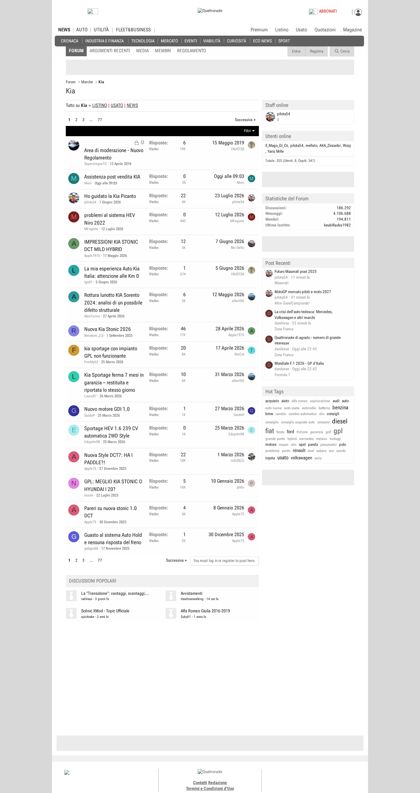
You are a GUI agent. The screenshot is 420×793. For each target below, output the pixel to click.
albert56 (238, 301)
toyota (270, 458)
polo (342, 444)
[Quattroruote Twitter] (323, 777)
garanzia (316, 432)
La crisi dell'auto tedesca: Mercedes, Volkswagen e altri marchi (304, 314)
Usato (301, 30)
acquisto (272, 400)
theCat (239, 354)
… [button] (91, 119)
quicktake (87, 617)
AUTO (82, 30)
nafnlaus (86, 599)
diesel (339, 421)
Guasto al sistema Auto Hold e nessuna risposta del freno (113, 538)
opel (302, 444)
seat (311, 451)
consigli (333, 413)
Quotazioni (325, 30)
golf (328, 432)
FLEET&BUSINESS (133, 30)
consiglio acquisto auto (298, 422)
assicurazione (320, 401)
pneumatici (328, 444)
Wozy (347, 145)
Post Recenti (278, 263)
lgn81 (88, 282)
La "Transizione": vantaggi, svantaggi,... (115, 593)
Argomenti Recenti (110, 50)
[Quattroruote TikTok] (309, 777)
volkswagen (301, 458)
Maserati (281, 283)
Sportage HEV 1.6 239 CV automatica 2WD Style (111, 432)
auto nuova (273, 408)
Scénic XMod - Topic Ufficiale (105, 611)
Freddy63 (91, 362)
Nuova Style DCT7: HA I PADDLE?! (108, 458)
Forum (76, 50)
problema (272, 451)
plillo (240, 487)
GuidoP (89, 415)
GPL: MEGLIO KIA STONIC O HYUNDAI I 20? (113, 485)
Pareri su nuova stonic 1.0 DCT (110, 512)
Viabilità (211, 41)
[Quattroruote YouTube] (317, 777)
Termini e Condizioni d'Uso (210, 788)
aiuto (285, 400)
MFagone (91, 229)
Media (142, 50)
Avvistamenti (191, 593)
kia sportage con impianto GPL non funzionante (110, 352)
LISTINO (99, 105)
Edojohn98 (92, 442)
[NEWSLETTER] (92, 12)
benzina (340, 407)
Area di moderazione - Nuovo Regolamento (113, 154)
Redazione (217, 782)
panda (313, 444)
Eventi (190, 41)
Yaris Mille (275, 151)
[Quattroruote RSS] (330, 777)
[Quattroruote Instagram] (303, 777)
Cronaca (69, 41)
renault (299, 450)
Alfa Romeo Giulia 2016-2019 (205, 611)
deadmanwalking (192, 599)
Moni (88, 183)
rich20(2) (237, 460)
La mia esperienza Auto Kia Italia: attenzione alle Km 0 (112, 272)
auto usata (291, 408)
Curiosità (236, 41)
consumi (323, 422)
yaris (318, 458)
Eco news (262, 41)
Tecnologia (142, 41)
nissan (283, 444)
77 (100, 119)
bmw (269, 413)
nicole (88, 495)
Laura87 (90, 396)
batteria (324, 408)
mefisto (311, 145)
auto (345, 400)
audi (336, 400)
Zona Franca (284, 329)
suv (331, 451)
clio (321, 414)
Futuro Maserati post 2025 (296, 271)
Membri (163, 50)
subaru (321, 451)
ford (290, 431)
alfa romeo (299, 401)
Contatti (200, 782)
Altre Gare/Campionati (292, 303)
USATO (117, 105)
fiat (269, 431)
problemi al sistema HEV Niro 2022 (109, 219)
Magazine (352, 30)
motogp (335, 439)
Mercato (169, 41)
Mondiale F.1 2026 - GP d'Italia (299, 363)
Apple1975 (92, 255)
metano (321, 439)
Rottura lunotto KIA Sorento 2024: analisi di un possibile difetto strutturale (113, 302)
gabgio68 (91, 548)
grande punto (275, 439)
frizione (302, 432)
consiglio (272, 422)
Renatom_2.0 (93, 335)
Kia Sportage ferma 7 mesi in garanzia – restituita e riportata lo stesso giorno (114, 382)
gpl (338, 431)
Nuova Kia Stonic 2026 (107, 329)
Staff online (276, 105)
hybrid (292, 439)
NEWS (64, 30)
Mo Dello (237, 247)
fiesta (280, 432)
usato (282, 457)
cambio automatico (303, 414)
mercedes (306, 439)
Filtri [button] (247, 130)
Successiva (243, 119)
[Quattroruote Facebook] (296, 777)
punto (286, 451)
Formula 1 (282, 374)
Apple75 (90, 468)
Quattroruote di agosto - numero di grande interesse (308, 340)
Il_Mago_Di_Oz (276, 145)
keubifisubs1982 (337, 225)
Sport (284, 41)
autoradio (309, 408)
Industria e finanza (104, 41)
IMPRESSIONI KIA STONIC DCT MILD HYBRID (111, 245)
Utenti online (278, 136)
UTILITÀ (101, 30)
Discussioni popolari (92, 581)
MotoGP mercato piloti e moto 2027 (303, 291)
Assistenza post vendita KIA (112, 177)
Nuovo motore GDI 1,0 (107, 409)
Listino (281, 30)
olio (293, 444)
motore (270, 444)
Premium (259, 30)
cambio (280, 414)
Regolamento (191, 50)
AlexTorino (92, 316)
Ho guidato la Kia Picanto (110, 196)
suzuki (341, 451)
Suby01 (186, 617)
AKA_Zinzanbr (330, 145)
